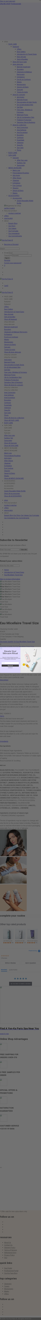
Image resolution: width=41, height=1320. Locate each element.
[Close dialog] (1, 648)
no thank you (10, 667)
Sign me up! (10, 665)
